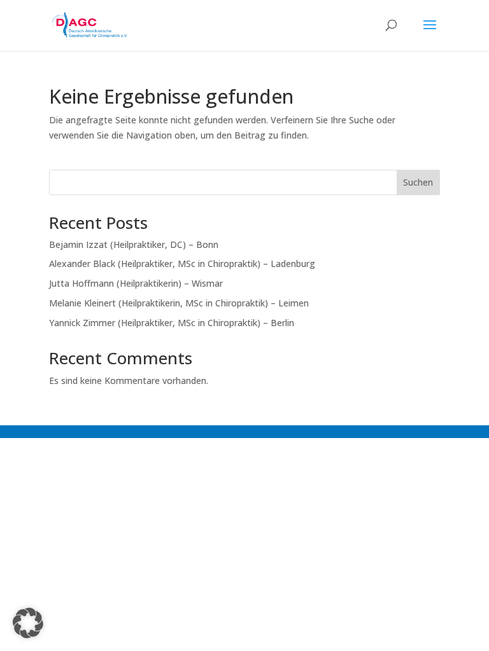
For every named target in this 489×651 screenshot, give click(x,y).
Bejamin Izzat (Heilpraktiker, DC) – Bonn (133, 244)
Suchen (418, 182)
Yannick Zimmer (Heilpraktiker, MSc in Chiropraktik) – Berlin (171, 323)
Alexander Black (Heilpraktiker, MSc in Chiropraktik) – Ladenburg (182, 263)
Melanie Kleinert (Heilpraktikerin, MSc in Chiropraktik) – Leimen (179, 303)
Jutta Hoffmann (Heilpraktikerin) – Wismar (136, 283)
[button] (28, 623)
